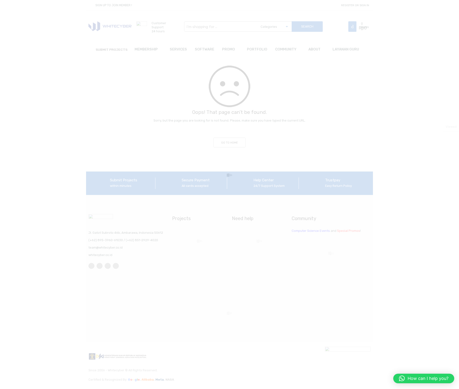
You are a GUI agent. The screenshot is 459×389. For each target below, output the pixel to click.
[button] (423, 378)
